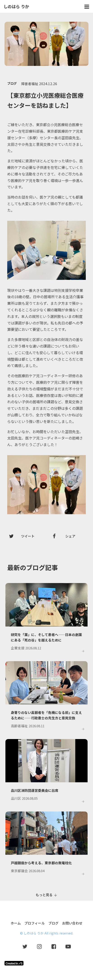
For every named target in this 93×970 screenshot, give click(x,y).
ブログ (12, 83)
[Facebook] (53, 946)
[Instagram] (39, 946)
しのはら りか (16, 6)
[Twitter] (24, 946)
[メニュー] (86, 6)
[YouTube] (68, 946)
